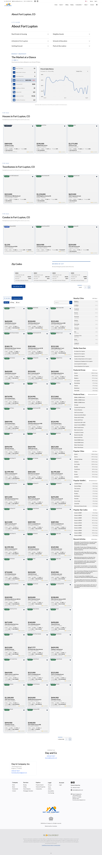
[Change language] (86, 1)
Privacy (50, 785)
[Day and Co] (51, 809)
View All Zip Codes (17, 286)
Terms (49, 787)
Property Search (39, 784)
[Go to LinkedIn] (37, 1)
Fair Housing (51, 793)
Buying (71, 4)
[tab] (6, 302)
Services (25, 782)
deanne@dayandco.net (51, 758)
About (85, 4)
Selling (66, 4)
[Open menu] (97, 5)
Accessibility (51, 791)
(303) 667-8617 (51, 756)
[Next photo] (33, 133)
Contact (92, 4)
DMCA (49, 789)
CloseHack (54, 826)
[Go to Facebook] (35, 1)
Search (60, 4)
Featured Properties (40, 786)
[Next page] (70, 739)
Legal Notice (44, 845)
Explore (38, 782)
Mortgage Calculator (28, 790)
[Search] (70, 302)
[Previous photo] (5, 133)
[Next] (89, 287)
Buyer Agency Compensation (54, 845)
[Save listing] (32, 126)
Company (15, 782)
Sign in (96, 1)
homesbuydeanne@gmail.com (19, 772)
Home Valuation (27, 788)
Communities (78, 4)
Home (56, 4)
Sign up (91, 1)
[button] (24, 80)
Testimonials (15, 788)
